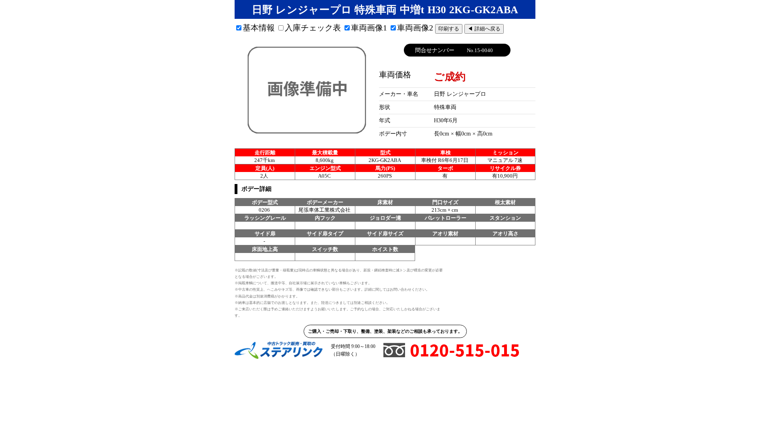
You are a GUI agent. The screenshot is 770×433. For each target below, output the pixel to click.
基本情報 (259, 27)
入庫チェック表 (313, 27)
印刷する (448, 29)
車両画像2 (415, 27)
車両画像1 (369, 27)
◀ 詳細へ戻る (484, 29)
